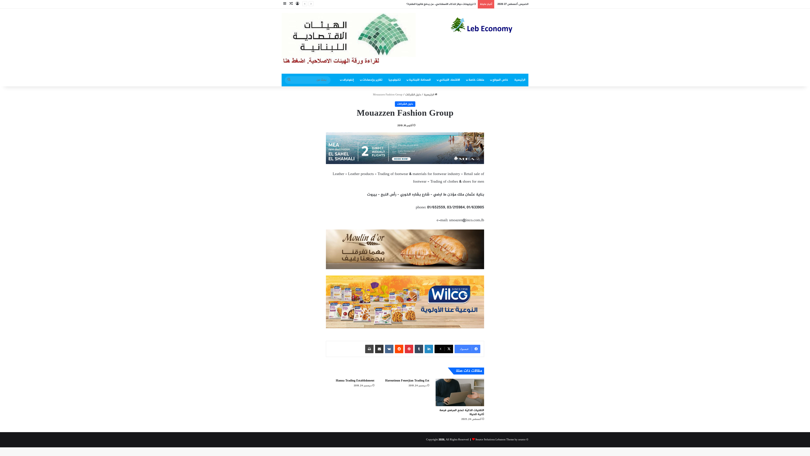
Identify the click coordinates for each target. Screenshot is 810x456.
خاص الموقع (500, 79)
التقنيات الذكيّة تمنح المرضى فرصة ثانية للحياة (461, 412)
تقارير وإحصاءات (372, 79)
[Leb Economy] (489, 25)
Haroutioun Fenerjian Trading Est (407, 380)
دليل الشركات (413, 94)
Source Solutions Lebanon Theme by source (500, 439)
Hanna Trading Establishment (355, 380)
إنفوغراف (348, 79)
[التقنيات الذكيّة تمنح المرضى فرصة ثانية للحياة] (460, 392)
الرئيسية (519, 79)
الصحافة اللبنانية (420, 79)
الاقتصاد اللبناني (449, 79)
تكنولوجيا (395, 79)
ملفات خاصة (476, 79)
